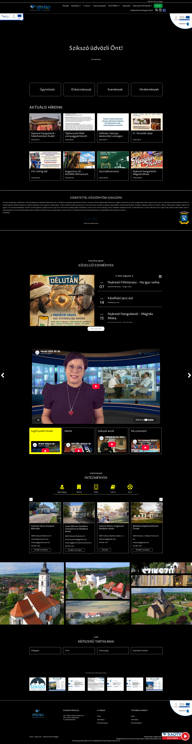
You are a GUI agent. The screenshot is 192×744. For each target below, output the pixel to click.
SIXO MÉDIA (113, 6)
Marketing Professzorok (111, 741)
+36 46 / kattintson (72, 718)
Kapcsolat (126, 6)
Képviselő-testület (140, 650)
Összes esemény (96, 329)
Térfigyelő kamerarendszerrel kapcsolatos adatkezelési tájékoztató (139, 739)
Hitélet (96, 492)
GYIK (67, 650)
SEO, (90, 741)
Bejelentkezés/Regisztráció (142, 10)
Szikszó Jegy (104, 650)
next (189, 375)
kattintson (72, 720)
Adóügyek (35, 650)
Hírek (99, 716)
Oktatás (79, 492)
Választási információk (142, 6)
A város (86, 6)
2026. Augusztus (124, 276)
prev (2, 375)
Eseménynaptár (99, 6)
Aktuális (65, 6)
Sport (130, 492)
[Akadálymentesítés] (160, 10)
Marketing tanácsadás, (80, 741)
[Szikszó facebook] (162, 10)
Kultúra (113, 492)
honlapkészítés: (97, 741)
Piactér (158, 6)
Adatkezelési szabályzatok (153, 737)
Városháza (75, 6)
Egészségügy (62, 492)
